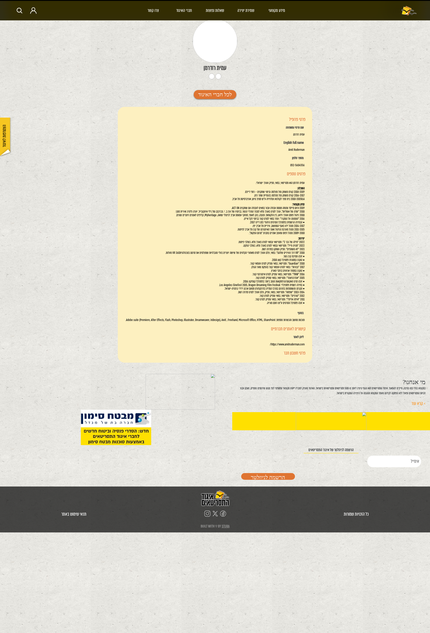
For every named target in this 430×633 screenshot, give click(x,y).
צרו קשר (153, 10)
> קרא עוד (418, 403)
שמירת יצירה (245, 10)
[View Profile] (215, 41)
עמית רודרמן (215, 68)
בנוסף (301, 313)
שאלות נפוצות (215, 10)
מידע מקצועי (277, 10)
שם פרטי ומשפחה (295, 128)
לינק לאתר (298, 337)
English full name (294, 143)
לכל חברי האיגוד (215, 94)
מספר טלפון (298, 158)
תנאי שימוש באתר (73, 514)
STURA (226, 526)
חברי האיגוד (184, 10)
